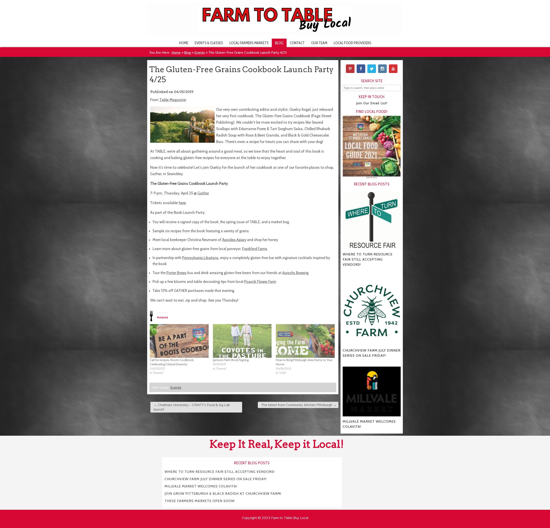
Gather (203, 193)
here (182, 202)
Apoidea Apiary (234, 240)
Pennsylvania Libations (200, 258)
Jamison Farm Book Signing (231, 360)
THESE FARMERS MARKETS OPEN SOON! (200, 501)
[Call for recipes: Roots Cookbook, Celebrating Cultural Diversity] (179, 341)
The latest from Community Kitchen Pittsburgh (299, 405)
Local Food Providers (352, 43)
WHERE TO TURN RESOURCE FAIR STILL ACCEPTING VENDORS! (220, 471)
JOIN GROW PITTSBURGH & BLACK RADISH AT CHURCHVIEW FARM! (223, 493)
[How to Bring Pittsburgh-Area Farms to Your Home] (305, 341)
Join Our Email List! (371, 103)
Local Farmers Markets (249, 43)
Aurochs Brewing (295, 273)
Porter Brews (176, 273)
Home (183, 43)
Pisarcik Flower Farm (260, 281)
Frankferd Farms (254, 249)
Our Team (319, 43)
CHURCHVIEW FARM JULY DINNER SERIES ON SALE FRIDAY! (216, 479)
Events (199, 52)
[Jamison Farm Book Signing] (242, 341)
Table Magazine (172, 99)
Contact (297, 43)
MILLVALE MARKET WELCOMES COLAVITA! (201, 486)
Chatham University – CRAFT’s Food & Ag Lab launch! (192, 407)
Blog (279, 43)
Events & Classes (209, 43)
